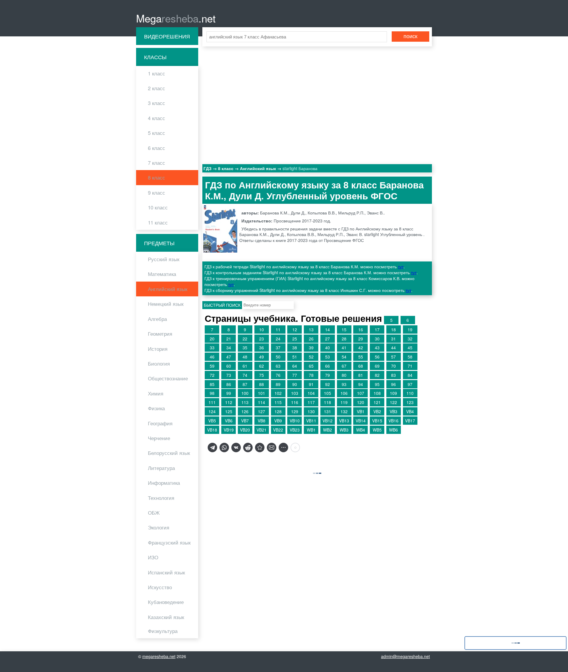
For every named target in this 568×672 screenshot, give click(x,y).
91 (311, 384)
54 (344, 357)
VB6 (229, 421)
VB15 (377, 421)
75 (261, 375)
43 (377, 347)
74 (245, 375)
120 (360, 402)
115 (278, 402)
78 (311, 375)
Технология (161, 497)
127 (261, 411)
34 (228, 347)
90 (294, 384)
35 (245, 347)
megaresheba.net (158, 656)
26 (311, 339)
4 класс (156, 118)
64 (294, 366)
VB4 (410, 411)
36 (261, 347)
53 (327, 357)
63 (278, 366)
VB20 (245, 430)
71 (410, 366)
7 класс (156, 162)
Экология (158, 527)
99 (228, 393)
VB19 (229, 430)
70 (393, 366)
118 (327, 402)
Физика (156, 408)
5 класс (156, 132)
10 (261, 329)
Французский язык (169, 542)
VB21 (261, 430)
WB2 (327, 430)
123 (410, 402)
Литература (161, 467)
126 (244, 411)
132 (344, 411)
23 (261, 339)
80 (344, 375)
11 (278, 329)
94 (360, 384)
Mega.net (176, 18)
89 (278, 384)
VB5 (212, 421)
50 (278, 357)
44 (393, 347)
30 (377, 339)
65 (311, 366)
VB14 (361, 421)
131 (327, 411)
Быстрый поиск (222, 305)
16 (360, 329)
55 (360, 357)
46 (212, 357)
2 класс (156, 88)
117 (311, 402)
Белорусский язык (169, 452)
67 (344, 366)
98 (212, 393)
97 (410, 384)
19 (410, 329)
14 (327, 329)
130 (311, 411)
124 (212, 411)
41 (344, 347)
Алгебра (157, 318)
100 (244, 393)
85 (212, 384)
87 (245, 384)
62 (261, 366)
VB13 (344, 421)
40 (327, 347)
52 (311, 357)
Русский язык (163, 259)
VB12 (327, 421)
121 (377, 402)
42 (360, 347)
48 (245, 357)
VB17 (410, 421)
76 (278, 375)
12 (294, 329)
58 (410, 357)
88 (261, 384)
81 (360, 375)
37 (278, 347)
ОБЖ (154, 512)
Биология (159, 363)
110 (410, 393)
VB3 (393, 411)
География (160, 423)
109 (393, 393)
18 (393, 329)
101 (261, 393)
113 (244, 402)
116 (294, 402)
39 (311, 347)
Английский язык (167, 289)
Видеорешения (167, 36)
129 (294, 411)
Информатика (164, 482)
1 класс (156, 73)
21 (228, 339)
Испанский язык (166, 572)
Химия (155, 393)
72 (212, 375)
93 (344, 384)
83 (393, 375)
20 (212, 339)
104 (311, 393)
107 (360, 393)
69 (377, 366)
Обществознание (168, 378)
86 (228, 384)
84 (410, 375)
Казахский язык (166, 617)
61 (245, 366)
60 (228, 366)
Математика (162, 273)
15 (344, 329)
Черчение (159, 438)
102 (278, 393)
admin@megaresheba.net (405, 656)
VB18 (212, 430)
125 (228, 411)
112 (228, 402)
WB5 (377, 430)
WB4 (360, 430)
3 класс (156, 102)
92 (327, 384)
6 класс (156, 147)
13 (311, 329)
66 (327, 366)
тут (401, 266)
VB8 (261, 421)
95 (377, 384)
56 (377, 357)
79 (327, 375)
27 (327, 339)
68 (360, 366)
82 (377, 375)
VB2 (377, 411)
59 (212, 366)
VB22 (278, 430)
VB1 (360, 411)
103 (294, 393)
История (157, 348)
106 (344, 393)
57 (393, 357)
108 (377, 393)
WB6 (393, 430)
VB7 (245, 421)
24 (278, 339)
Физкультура (163, 630)
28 (344, 339)
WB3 (344, 430)
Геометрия (160, 333)
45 (410, 347)
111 (212, 402)
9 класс (156, 192)
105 (327, 393)
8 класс (156, 177)
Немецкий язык (165, 303)
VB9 (278, 421)
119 (344, 402)
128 (278, 411)
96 (393, 384)
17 (377, 329)
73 (228, 375)
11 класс (158, 222)
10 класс (158, 207)
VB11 (311, 421)
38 (294, 347)
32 (410, 339)
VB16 (393, 421)
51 (294, 357)
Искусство (160, 587)
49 (261, 357)
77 (294, 375)
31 (393, 339)
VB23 (295, 430)
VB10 (295, 421)
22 (245, 339)
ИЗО (153, 557)
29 (360, 339)
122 (393, 402)
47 (228, 357)
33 (212, 347)
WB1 (311, 430)
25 (294, 339)
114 (261, 402)
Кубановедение (166, 601)
